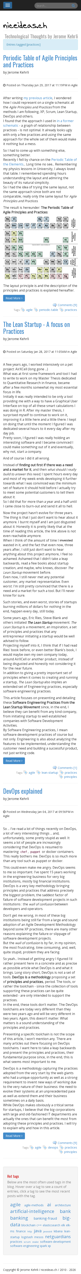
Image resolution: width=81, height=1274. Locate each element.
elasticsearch (51, 1225)
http (29, 1231)
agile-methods (34, 1205)
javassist (47, 1231)
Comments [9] (67, 305)
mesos (38, 1237)
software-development (55, 1242)
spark (43, 1246)
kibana (58, 1231)
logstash (27, 1237)
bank (65, 1211)
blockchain (28, 1225)
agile (29, 310)
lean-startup (50, 773)
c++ (39, 1225)
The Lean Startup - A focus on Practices (36, 327)
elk (63, 1225)
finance (21, 1231)
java (38, 1231)
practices (71, 310)
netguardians (58, 1236)
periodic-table (48, 310)
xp (49, 1246)
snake (35, 1241)
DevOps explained (22, 791)
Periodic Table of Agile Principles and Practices (40, 61)
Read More (13, 298)
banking (19, 1218)
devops (53, 1147)
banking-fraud (45, 1218)
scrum (27, 1241)
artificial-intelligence (32, 1211)
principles (70, 777)
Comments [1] (67, 768)
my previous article (37, 98)
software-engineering (24, 1246)
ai (49, 1204)
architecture (63, 1205)
